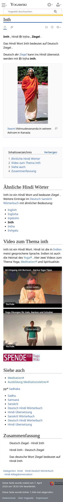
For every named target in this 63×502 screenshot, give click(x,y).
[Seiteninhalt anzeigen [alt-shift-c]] (5, 27)
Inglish (12, 210)
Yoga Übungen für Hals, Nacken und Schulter (29, 312)
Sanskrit (13, 404)
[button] (32, 287)
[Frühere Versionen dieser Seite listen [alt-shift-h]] (52, 27)
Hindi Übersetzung (20, 412)
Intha (11, 226)
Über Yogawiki (25, 497)
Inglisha (13, 214)
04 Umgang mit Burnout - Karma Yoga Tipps (28, 270)
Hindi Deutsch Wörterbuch (39, 470)
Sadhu (12, 395)
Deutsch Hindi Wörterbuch (25, 408)
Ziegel (23, 54)
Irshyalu (13, 230)
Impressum (42, 497)
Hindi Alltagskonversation (18, 474)
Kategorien (9, 470)
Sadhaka (14, 389)
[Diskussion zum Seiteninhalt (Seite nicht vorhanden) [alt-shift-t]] (12, 27)
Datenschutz (9, 497)
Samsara (13, 400)
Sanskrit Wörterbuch (21, 416)
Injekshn (13, 218)
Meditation (28, 261)
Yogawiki (18, 4)
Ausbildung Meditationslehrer (27, 382)
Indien (57, 249)
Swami (11, 128)
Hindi (20, 470)
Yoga (27, 257)
